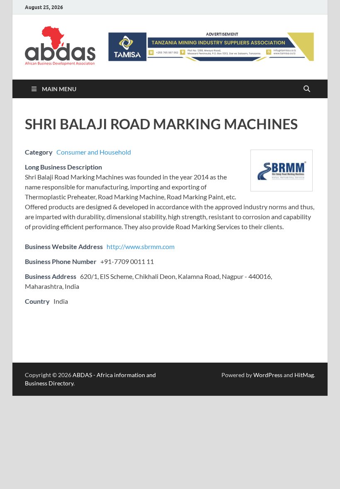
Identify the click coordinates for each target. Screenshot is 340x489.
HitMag (304, 374)
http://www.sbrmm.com (141, 246)
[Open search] (307, 89)
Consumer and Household (93, 152)
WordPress (267, 374)
